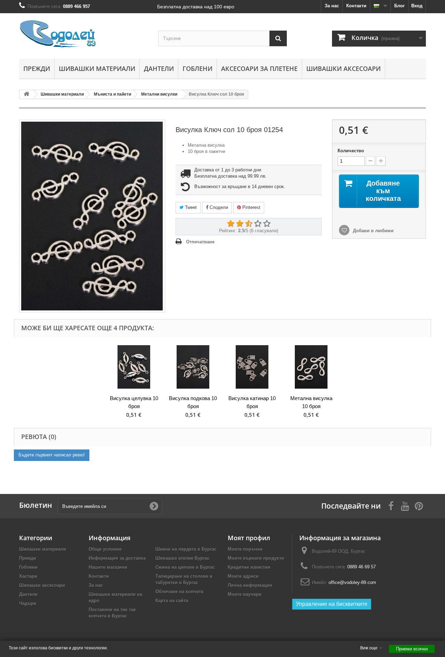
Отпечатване (200, 241)
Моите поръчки (245, 549)
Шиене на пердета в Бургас (186, 549)
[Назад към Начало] (26, 94)
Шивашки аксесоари (343, 68)
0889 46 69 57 (361, 566)
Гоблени (197, 68)
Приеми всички (412, 648)
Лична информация (250, 585)
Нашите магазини (108, 567)
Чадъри (27, 603)
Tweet (190, 207)
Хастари (28, 576)
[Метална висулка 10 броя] (311, 366)
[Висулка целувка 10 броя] (134, 366)
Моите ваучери (244, 594)
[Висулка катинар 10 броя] (252, 366)
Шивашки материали (97, 68)
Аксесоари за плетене (259, 68)
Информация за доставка (117, 558)
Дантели (159, 68)
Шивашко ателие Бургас (182, 558)
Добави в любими (372, 230)
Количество (351, 150)
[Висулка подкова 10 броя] (193, 366)
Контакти (356, 5)
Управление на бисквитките (331, 604)
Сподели (218, 207)
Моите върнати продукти (256, 558)
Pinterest (250, 207)
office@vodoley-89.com (352, 582)
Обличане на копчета (179, 591)
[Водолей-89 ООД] (83, 34)
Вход (416, 5)
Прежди (36, 68)
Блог (399, 5)
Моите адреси (243, 576)
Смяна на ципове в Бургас (185, 567)
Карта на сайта (171, 600)
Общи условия (105, 549)
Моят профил (249, 538)
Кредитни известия (249, 567)
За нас (332, 5)
